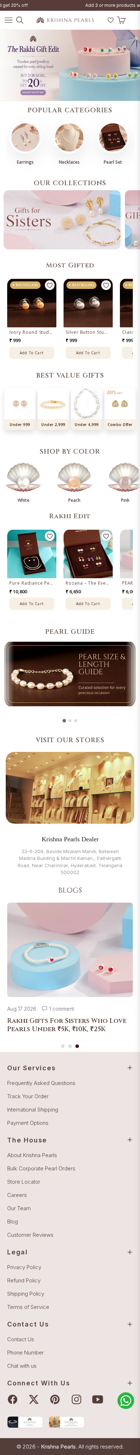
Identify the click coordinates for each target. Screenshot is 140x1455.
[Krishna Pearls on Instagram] (78, 1399)
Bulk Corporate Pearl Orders (41, 1168)
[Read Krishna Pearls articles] (25, 1422)
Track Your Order (27, 1096)
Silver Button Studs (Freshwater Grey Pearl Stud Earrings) (88, 332)
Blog (12, 1221)
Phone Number (25, 1352)
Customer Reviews (30, 1234)
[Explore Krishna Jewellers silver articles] (67, 1422)
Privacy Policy (24, 1267)
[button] (101, 23)
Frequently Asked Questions (41, 1083)
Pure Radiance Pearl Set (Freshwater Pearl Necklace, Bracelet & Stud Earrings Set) (31, 583)
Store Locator (23, 1181)
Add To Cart (32, 352)
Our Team (19, 1208)
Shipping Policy (25, 1293)
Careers (17, 1195)
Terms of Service (28, 1307)
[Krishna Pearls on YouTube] (99, 1399)
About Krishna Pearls (32, 1155)
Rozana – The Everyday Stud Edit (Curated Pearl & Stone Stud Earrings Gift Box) (88, 583)
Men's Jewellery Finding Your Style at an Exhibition (60, 1025)
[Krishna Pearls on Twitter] (35, 1399)
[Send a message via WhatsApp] (125, 1400)
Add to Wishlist (50, 285)
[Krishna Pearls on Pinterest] (57, 1399)
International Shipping (32, 1109)
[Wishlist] (110, 20)
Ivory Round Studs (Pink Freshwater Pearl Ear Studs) (31, 332)
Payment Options (27, 1122)
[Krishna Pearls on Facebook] (14, 1399)
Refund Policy (24, 1280)
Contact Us (20, 1339)
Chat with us (22, 1365)
